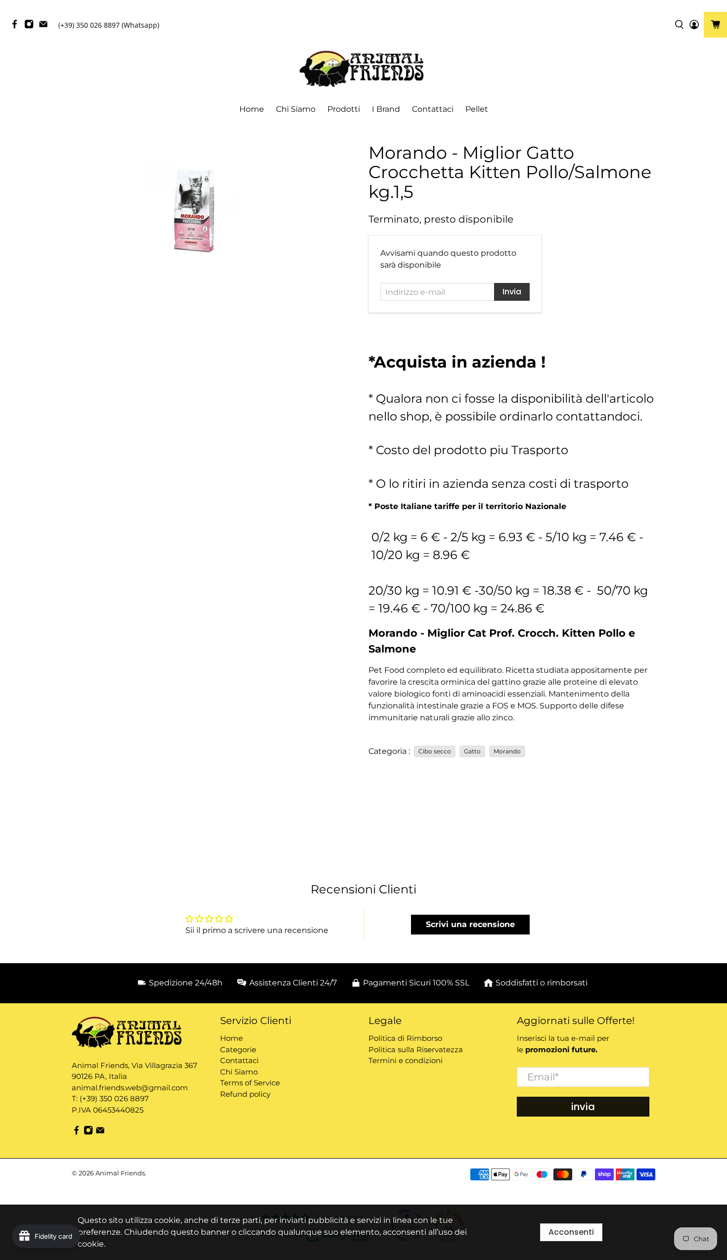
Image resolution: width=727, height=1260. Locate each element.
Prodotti (343, 109)
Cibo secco (434, 751)
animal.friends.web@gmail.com (130, 1087)
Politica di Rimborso (405, 1038)
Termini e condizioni (405, 1060)
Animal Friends (120, 1173)
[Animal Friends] (363, 69)
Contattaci (433, 109)
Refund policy (245, 1094)
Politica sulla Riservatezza (415, 1049)
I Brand (386, 109)
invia (583, 1107)
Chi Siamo (296, 109)
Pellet (476, 109)
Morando (507, 751)
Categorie (238, 1049)
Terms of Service (250, 1082)
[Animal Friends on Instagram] (31, 26)
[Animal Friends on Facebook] (17, 26)
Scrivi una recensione (470, 924)
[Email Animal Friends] (46, 26)
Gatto (472, 751)
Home (251, 109)
